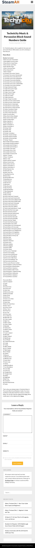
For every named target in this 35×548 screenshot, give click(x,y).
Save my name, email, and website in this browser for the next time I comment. (18, 458)
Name (5, 436)
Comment (7, 414)
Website (6, 451)
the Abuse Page (9, 480)
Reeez (22, 396)
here (26, 394)
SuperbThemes (22, 545)
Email (5, 443)
